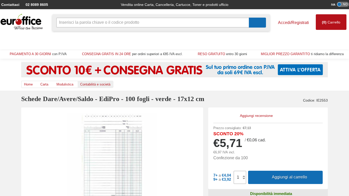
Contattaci (10, 4)
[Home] (23, 22)
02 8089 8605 (34, 4)
